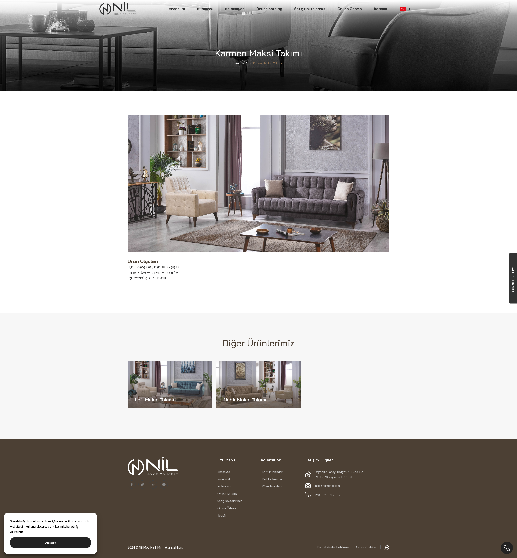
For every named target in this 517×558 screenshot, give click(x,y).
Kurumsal (205, 8)
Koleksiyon (234, 8)
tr (412, 8)
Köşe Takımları (271, 486)
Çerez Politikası (366, 547)
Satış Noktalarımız (310, 8)
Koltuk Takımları (272, 472)
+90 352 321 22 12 (327, 495)
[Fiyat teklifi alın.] (507, 548)
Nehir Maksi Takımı (245, 400)
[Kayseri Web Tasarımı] (386, 547)
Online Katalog (269, 8)
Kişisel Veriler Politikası (333, 547)
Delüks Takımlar (272, 479)
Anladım (50, 542)
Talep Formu (513, 278)
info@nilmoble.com (327, 485)
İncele (145, 410)
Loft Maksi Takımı (154, 400)
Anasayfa (177, 8)
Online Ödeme (350, 8)
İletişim (380, 8)
